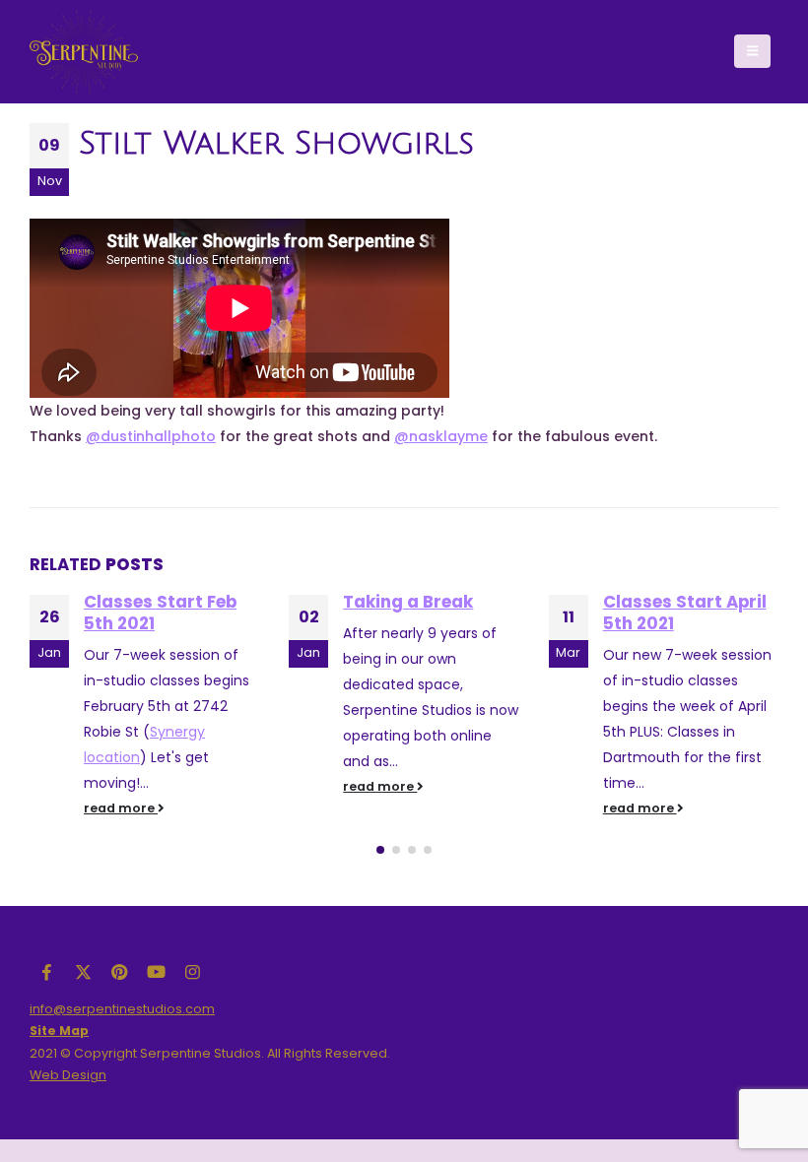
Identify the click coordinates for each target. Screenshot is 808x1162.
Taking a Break (408, 601)
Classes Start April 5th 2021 (685, 612)
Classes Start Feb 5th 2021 (160, 612)
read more (121, 808)
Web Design (68, 1074)
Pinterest (119, 972)
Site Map (59, 1030)
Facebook (46, 972)
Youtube (155, 972)
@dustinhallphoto (151, 436)
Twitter (83, 972)
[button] (752, 51)
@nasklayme (441, 436)
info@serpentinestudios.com (122, 1009)
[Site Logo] (84, 52)
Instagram (192, 972)
